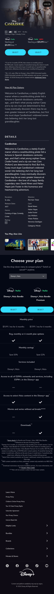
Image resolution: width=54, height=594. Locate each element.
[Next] (49, 244)
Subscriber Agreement (12, 511)
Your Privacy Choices (12, 515)
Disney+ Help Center (28, 468)
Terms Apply (12, 440)
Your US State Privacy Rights (14, 506)
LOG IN (47, 4)
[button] (27, 525)
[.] (7, 565)
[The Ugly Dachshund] (38, 244)
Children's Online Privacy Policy (15, 501)
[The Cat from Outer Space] (15, 244)
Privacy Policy (10, 497)
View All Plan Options (14, 87)
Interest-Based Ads (11, 520)
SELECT (15, 52)
